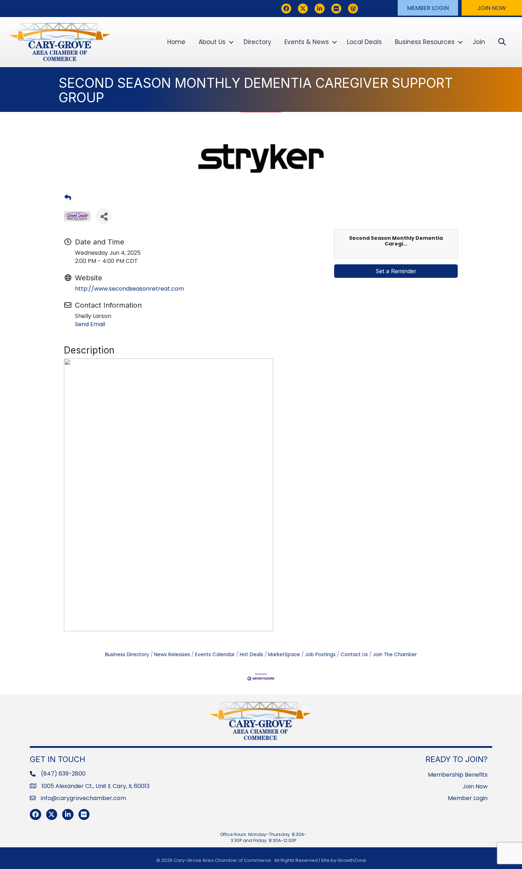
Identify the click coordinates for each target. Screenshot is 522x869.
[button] (428, 8)
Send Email (90, 324)
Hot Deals (251, 654)
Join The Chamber (395, 654)
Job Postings (320, 654)
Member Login (468, 798)
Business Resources (425, 42)
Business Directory (127, 654)
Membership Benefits (458, 775)
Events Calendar (215, 654)
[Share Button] (104, 216)
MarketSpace (284, 654)
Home (176, 42)
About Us (212, 42)
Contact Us (354, 654)
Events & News (306, 42)
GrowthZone (351, 860)
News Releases (172, 654)
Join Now (475, 786)
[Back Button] (67, 198)
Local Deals (364, 42)
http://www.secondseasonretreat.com (129, 289)
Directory (257, 42)
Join (479, 42)
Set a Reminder (396, 271)
